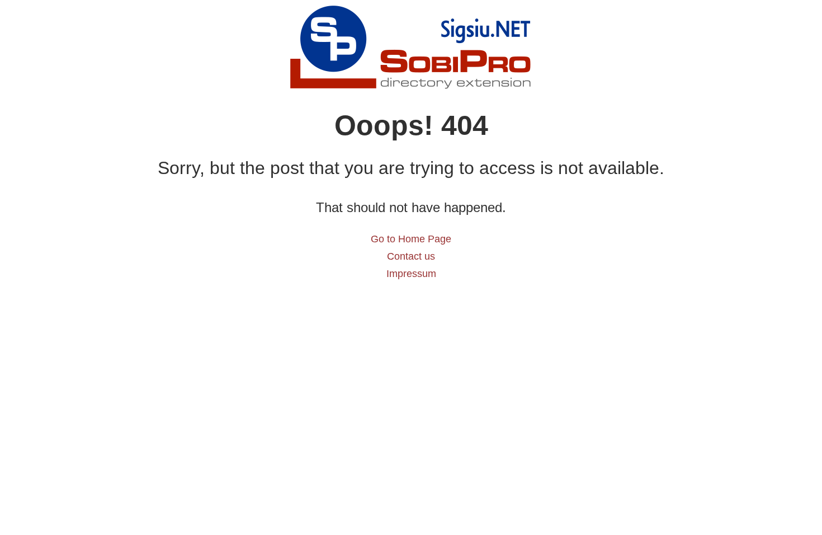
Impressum (411, 273)
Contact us (411, 256)
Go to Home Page (411, 239)
